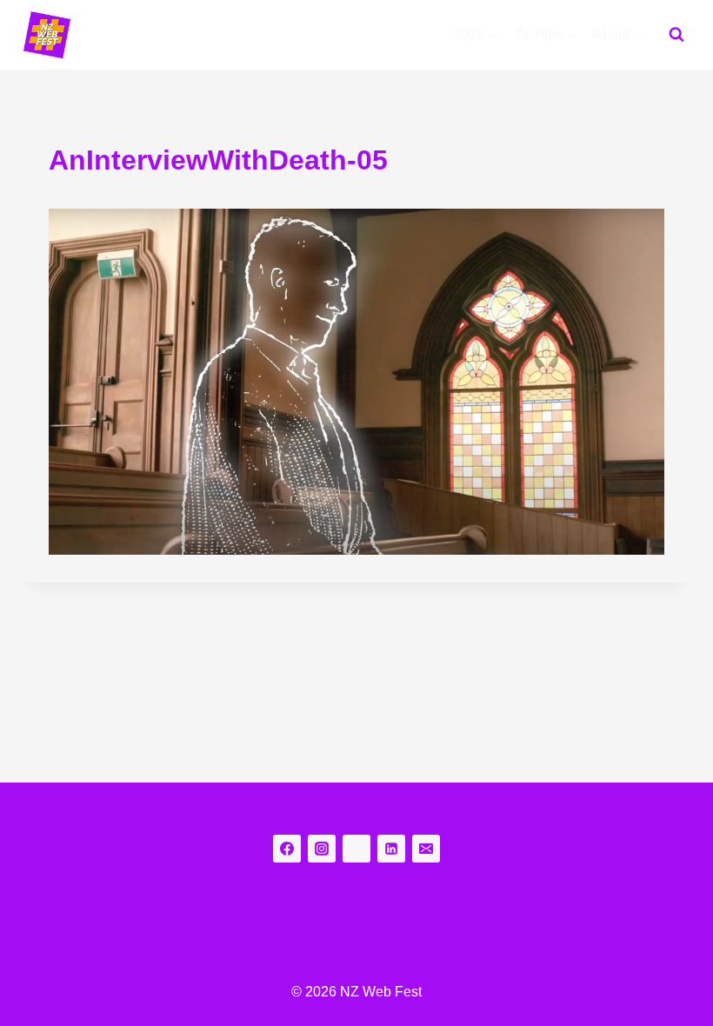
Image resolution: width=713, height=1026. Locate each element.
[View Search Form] (676, 34)
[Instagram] (322, 849)
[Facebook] (287, 849)
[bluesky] (356, 849)
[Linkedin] (391, 849)
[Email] (426, 849)
